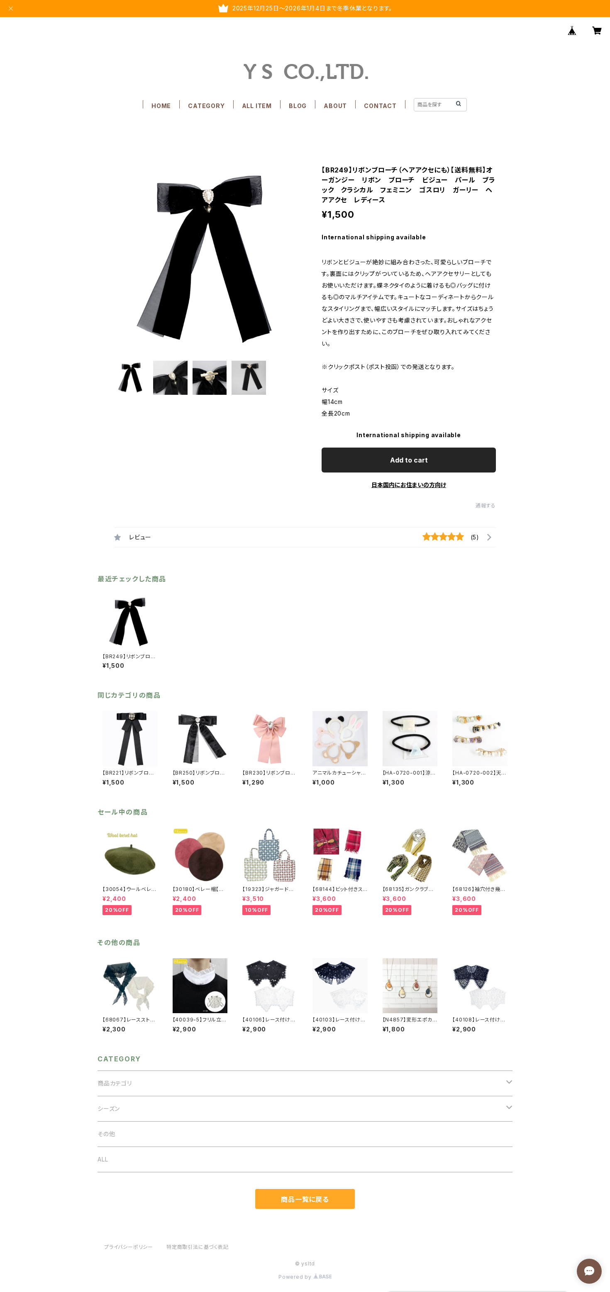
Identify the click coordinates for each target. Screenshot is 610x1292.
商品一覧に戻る (305, 1199)
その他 (106, 1133)
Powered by (295, 1277)
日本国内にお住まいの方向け (408, 484)
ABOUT (335, 105)
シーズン (109, 1108)
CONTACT (380, 105)
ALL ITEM (257, 105)
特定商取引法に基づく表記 (197, 1247)
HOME (161, 105)
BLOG (298, 105)
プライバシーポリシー (128, 1247)
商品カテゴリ (115, 1083)
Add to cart (409, 460)
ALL (103, 1159)
